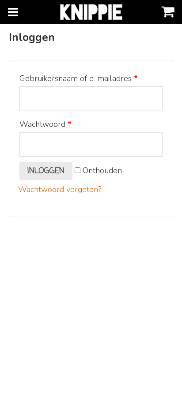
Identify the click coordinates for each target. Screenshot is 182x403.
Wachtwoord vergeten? (59, 189)
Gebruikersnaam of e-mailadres (78, 78)
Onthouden (101, 170)
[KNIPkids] (91, 12)
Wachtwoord (45, 124)
